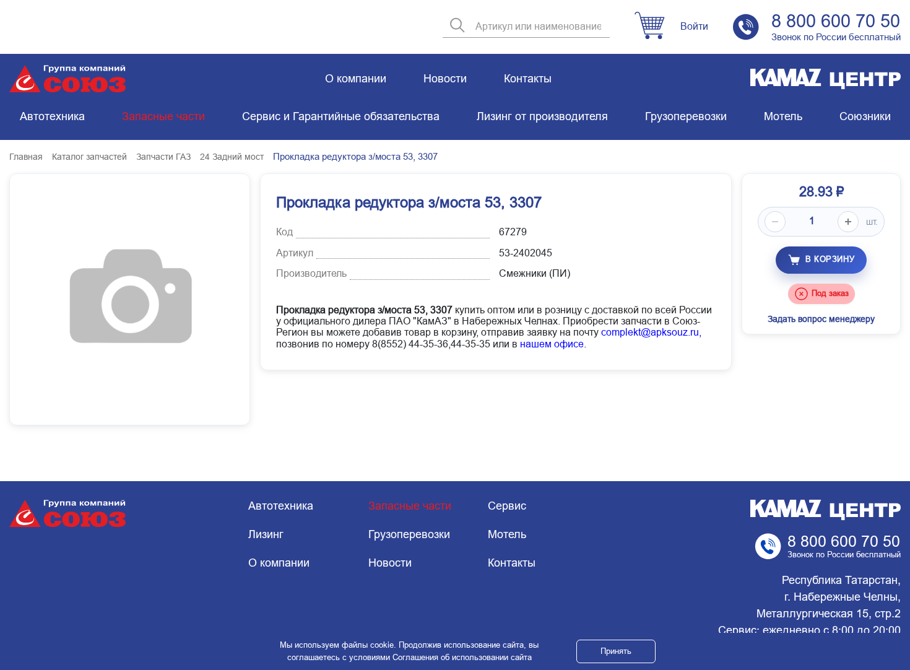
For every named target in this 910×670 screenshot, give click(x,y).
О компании (355, 78)
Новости (445, 78)
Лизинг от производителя (542, 116)
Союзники (865, 116)
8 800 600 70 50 (835, 21)
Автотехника (52, 116)
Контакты (528, 78)
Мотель (783, 116)
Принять (615, 651)
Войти (694, 26)
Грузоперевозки (686, 116)
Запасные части (163, 116)
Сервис (507, 506)
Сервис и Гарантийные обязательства (341, 116)
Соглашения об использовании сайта (462, 657)
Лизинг (266, 534)
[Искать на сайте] (457, 26)
